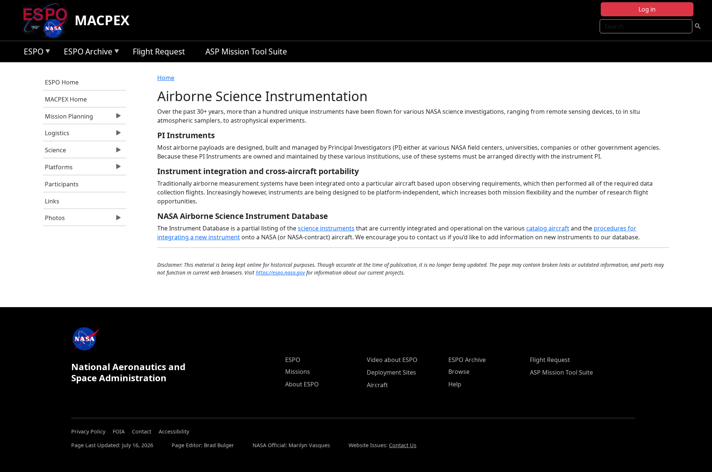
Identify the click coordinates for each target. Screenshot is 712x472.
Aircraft (377, 385)
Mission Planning (68, 118)
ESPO (31, 52)
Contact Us (402, 445)
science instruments (326, 228)
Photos (54, 220)
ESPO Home (62, 82)
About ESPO (302, 384)
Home (165, 78)
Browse (458, 372)
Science (54, 152)
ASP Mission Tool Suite (246, 51)
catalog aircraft (547, 228)
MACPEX (102, 20)
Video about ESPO (392, 360)
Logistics (56, 135)
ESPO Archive (86, 52)
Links (52, 201)
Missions (297, 372)
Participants (62, 184)
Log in (647, 9)
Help (454, 384)
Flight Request (159, 51)
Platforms (58, 169)
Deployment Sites (391, 372)
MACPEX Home (66, 99)
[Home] (48, 20)
